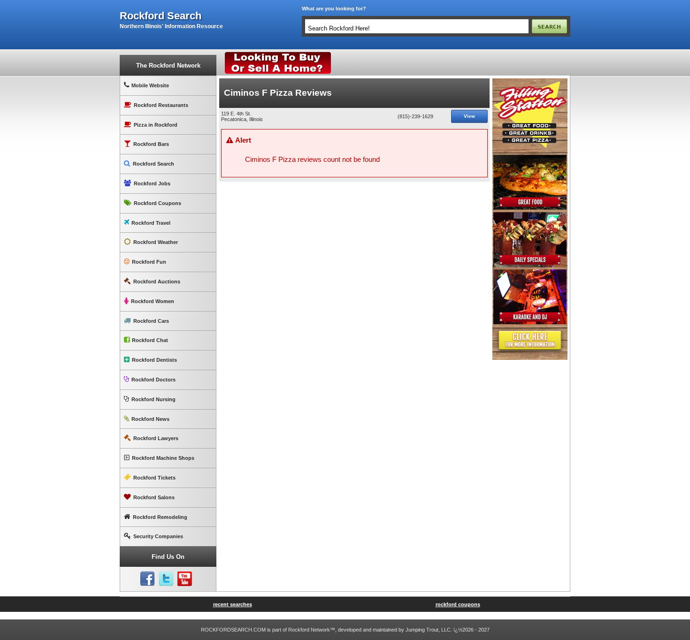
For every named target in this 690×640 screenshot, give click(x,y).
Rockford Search (153, 164)
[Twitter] (166, 579)
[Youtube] (184, 579)
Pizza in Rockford (155, 125)
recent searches (232, 604)
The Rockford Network (168, 65)
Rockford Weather (155, 242)
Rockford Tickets (154, 477)
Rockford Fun (149, 262)
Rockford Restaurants (161, 105)
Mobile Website (150, 85)
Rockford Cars (151, 321)
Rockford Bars (151, 144)
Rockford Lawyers (155, 438)
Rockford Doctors (153, 379)
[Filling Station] (529, 82)
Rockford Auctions (156, 281)
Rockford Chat (150, 340)
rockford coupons (458, 604)
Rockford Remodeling (160, 517)
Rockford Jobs (152, 183)
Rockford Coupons (157, 203)
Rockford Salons (154, 497)
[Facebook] (147, 579)
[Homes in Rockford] (278, 54)
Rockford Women (152, 301)
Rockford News (150, 419)
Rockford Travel (150, 223)
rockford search (160, 16)
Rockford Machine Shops (163, 458)
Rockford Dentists (154, 360)
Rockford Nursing (153, 399)
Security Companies (158, 536)
